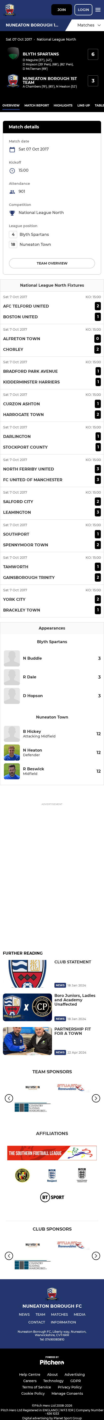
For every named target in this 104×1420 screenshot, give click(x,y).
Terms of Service (36, 1387)
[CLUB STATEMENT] (27, 974)
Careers (30, 1381)
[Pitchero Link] (52, 1363)
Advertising (75, 1374)
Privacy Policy (70, 1387)
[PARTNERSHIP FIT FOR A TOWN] (27, 1041)
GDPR (75, 1381)
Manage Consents (67, 1393)
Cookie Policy (33, 1393)
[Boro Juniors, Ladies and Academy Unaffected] (27, 1007)
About (52, 1374)
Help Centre (29, 1374)
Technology (53, 1381)
